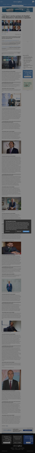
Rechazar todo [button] (19, 231)
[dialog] (17, 226)
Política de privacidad (14, 229)
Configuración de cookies (8, 229)
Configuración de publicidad (12, 228)
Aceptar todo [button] (26, 231)
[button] (8, 231)
